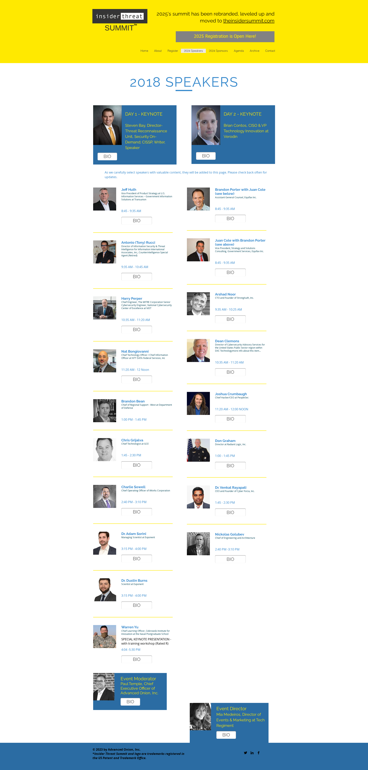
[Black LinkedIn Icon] (252, 753)
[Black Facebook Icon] (258, 753)
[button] (136, 221)
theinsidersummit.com (248, 21)
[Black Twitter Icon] (245, 753)
